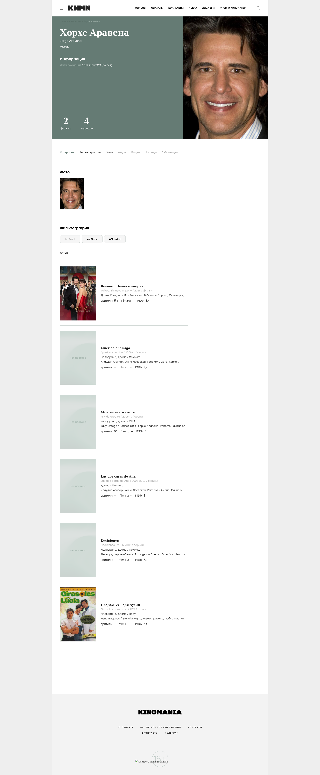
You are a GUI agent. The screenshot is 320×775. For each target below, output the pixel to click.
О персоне (67, 152)
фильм (147, 290)
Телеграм (172, 733)
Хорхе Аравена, (149, 426)
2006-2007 (139, 480)
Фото (109, 152)
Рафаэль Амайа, (159, 490)
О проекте (126, 727)
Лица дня (208, 8)
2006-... (127, 416)
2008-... (130, 352)
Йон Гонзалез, (134, 295)
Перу (132, 613)
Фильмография (90, 152)
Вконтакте (150, 733)
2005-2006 (124, 545)
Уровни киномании (233, 8)
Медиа (192, 8)
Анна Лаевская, (136, 361)
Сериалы (157, 8)
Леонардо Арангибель (116, 554)
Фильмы (140, 8)
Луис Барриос (110, 618)
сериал (142, 352)
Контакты (195, 727)
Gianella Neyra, (132, 618)
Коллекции (176, 8)
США (132, 421)
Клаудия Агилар (112, 361)
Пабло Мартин (174, 618)
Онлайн (70, 239)
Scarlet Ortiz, (129, 426)
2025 (137, 290)
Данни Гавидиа (111, 295)
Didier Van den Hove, (175, 554)
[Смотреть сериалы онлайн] (160, 763)
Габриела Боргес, (156, 295)
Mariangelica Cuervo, (148, 554)
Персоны (76, 21)
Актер (64, 46)
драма (122, 357)
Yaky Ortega (109, 426)
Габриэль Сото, (158, 361)
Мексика (134, 357)
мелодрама (108, 357)
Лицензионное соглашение (161, 727)
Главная (64, 21)
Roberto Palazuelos (172, 426)
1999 (133, 609)
